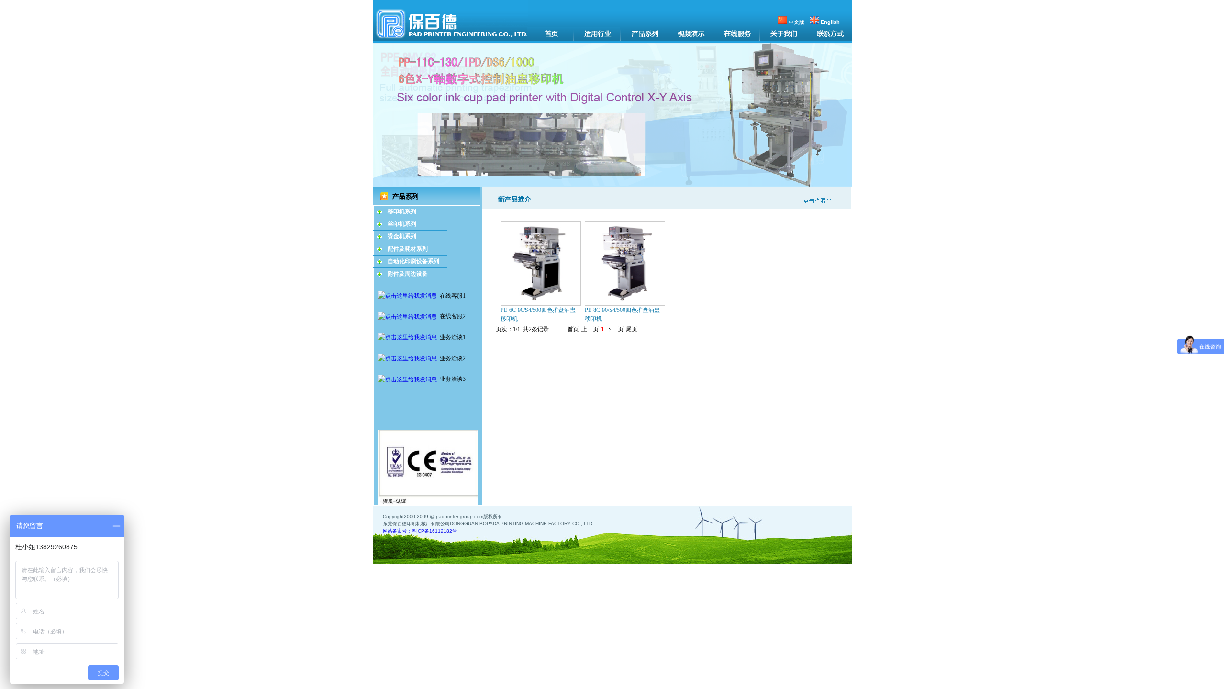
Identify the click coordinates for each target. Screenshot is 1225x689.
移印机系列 (402, 211)
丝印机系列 (402, 224)
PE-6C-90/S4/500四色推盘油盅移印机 (538, 314)
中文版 (795, 22)
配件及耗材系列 (408, 248)
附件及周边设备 (408, 273)
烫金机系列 (402, 236)
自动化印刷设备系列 (413, 261)
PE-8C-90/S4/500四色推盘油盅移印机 (622, 314)
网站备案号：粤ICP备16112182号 (420, 530)
